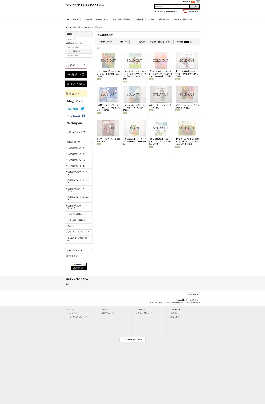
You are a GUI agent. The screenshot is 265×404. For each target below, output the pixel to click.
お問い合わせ (174, 317)
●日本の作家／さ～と (76, 154)
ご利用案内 (173, 313)
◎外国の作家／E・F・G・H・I (78, 181)
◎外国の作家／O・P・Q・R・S (78, 198)
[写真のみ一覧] (187, 42)
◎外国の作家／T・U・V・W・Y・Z (78, 207)
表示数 (102, 42)
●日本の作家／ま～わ (76, 166)
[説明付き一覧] (193, 42)
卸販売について (73, 142)
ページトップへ (194, 294)
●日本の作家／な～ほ (76, 160)
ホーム (70, 309)
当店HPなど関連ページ (144, 313)
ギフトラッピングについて (78, 232)
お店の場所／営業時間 (76, 220)
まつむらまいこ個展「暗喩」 (77, 239)
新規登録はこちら (173, 11)
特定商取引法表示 (176, 309)
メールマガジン (141, 309)
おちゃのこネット (193, 300)
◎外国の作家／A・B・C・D (78, 173)
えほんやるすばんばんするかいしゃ (85, 5)
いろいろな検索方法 (75, 214)
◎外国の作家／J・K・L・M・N (78, 190)
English (70, 226)
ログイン (160, 11)
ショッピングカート (75, 313)
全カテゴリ (71, 39)
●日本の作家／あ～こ (76, 148)
